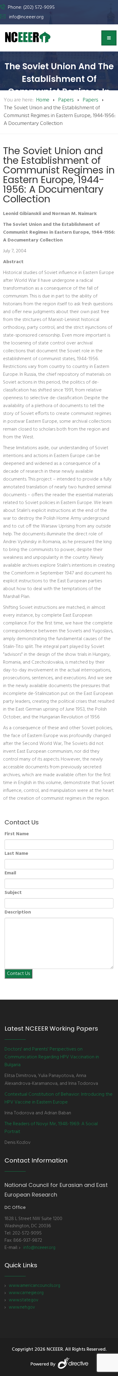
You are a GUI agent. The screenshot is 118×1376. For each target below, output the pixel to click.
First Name (17, 834)
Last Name (16, 854)
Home (42, 100)
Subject (13, 893)
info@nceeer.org (26, 17)
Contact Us (18, 974)
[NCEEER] (28, 37)
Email (10, 873)
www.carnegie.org (26, 1293)
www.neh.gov (22, 1307)
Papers (66, 100)
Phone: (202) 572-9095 (31, 7)
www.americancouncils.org (34, 1285)
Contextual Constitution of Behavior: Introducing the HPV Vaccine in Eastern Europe (59, 1098)
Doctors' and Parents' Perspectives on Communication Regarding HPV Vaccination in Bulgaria (52, 1057)
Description (18, 912)
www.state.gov (23, 1300)
